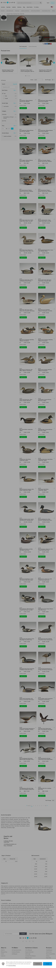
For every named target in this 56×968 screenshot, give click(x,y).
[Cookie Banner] (28, 963)
